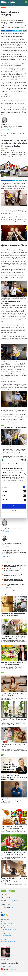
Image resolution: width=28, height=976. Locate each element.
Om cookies (7, 974)
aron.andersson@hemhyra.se (8, 941)
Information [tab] (11, 463)
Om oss (2, 974)
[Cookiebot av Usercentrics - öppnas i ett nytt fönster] (20, 460)
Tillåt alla (14, 505)
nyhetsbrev (13, 907)
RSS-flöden (3, 910)
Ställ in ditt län (6, 556)
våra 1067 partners (9, 470)
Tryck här (18, 133)
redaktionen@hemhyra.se (13, 900)
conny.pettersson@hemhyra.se (8, 929)
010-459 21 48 (6, 546)
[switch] (24, 491)
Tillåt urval (14, 510)
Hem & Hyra (9, 904)
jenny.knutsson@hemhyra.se (9, 127)
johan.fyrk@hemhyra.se (6, 935)
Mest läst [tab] (4, 562)
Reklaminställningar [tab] (20, 463)
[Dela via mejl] (25, 31)
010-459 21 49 (6, 129)
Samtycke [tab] (4, 463)
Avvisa (14, 514)
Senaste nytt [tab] (12, 562)
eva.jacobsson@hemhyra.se (7, 923)
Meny (24, 5)
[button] (8, 5)
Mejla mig (5, 530)
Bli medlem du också (6, 966)
